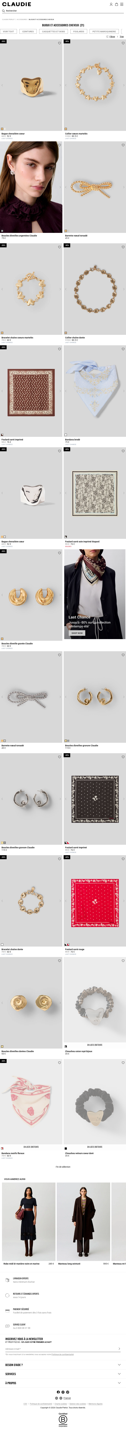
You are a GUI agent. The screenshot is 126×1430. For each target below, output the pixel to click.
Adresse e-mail (12, 1349)
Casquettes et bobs (53, 31)
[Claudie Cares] (63, 1419)
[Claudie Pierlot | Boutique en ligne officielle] (16, 4)
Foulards (78, 31)
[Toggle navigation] (122, 4)
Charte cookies (60, 1404)
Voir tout (8, 31)
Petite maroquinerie (104, 31)
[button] (111, 4)
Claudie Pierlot (8, 19)
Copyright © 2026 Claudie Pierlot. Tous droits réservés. (63, 1408)
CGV (25, 1404)
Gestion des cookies (77, 1404)
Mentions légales (95, 1404)
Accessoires (22, 19)
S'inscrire (119, 1349)
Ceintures (28, 31)
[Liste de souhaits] (59, 43)
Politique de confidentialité (40, 1404)
